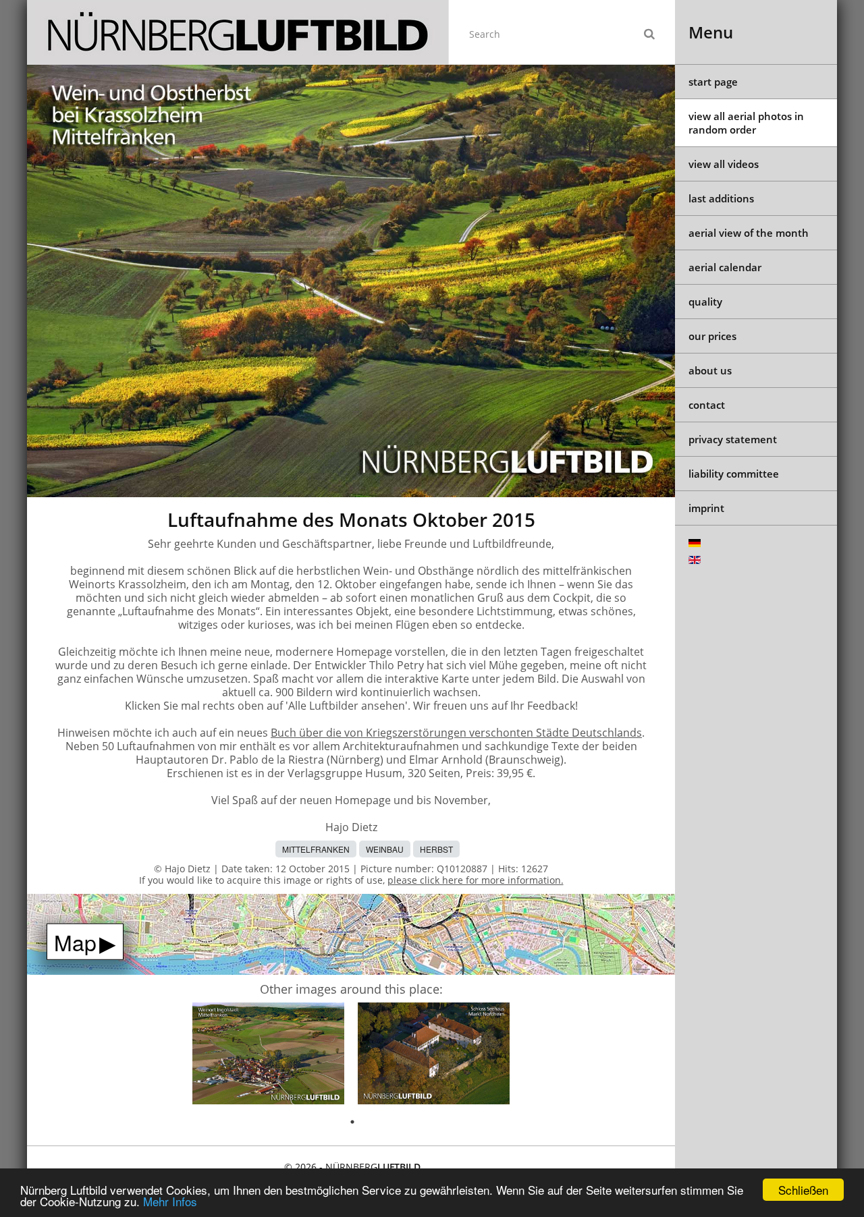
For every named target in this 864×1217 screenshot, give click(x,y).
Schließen (803, 1189)
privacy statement (732, 439)
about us (710, 370)
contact (706, 405)
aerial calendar (724, 267)
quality (705, 301)
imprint (706, 508)
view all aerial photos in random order (746, 122)
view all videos (723, 164)
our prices (712, 336)
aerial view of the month (748, 232)
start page (713, 81)
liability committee (733, 473)
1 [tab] (352, 1122)
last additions (721, 198)
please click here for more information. (475, 880)
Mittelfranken (316, 849)
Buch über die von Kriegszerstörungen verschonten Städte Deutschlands (456, 732)
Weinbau (385, 849)
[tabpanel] (268, 1055)
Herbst (436, 849)
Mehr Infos (170, 1201)
